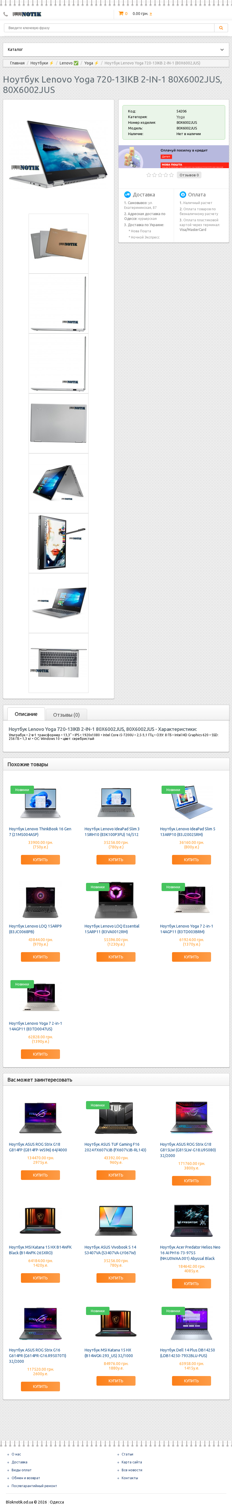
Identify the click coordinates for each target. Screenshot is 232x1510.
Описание (26, 714)
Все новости (132, 1470)
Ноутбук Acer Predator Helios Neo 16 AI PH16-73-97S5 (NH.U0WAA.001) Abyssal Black (190, 1253)
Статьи (127, 1454)
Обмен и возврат (26, 1478)
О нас (16, 1454)
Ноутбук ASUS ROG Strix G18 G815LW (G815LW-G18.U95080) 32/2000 (188, 1150)
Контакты (130, 1478)
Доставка (19, 1462)
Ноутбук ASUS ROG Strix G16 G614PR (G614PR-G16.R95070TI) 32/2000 (37, 1356)
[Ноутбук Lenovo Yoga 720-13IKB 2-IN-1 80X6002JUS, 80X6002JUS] (58, 203)
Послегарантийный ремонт (34, 1486)
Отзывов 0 (189, 175)
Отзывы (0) (66, 715)
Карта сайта (132, 1462)
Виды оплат (22, 1470)
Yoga (181, 117)
